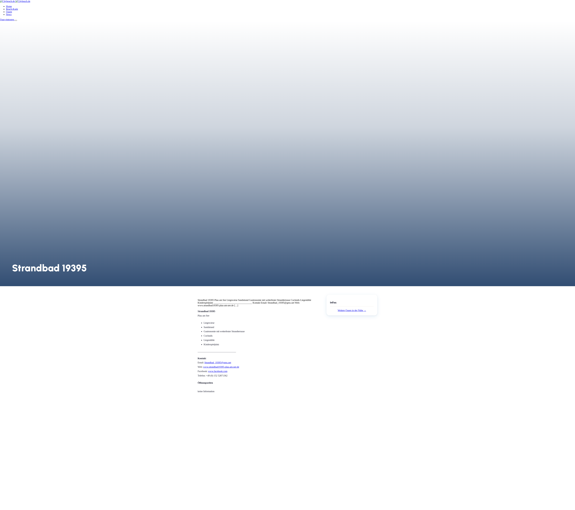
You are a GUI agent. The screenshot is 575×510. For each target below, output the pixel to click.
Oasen (9, 11)
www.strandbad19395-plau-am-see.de (221, 367)
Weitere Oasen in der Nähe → (352, 310)
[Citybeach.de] (15, 1)
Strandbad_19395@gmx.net (217, 362)
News (9, 14)
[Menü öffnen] (16, 20)
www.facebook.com (217, 371)
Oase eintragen (7, 19)
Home (9, 6)
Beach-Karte (12, 9)
